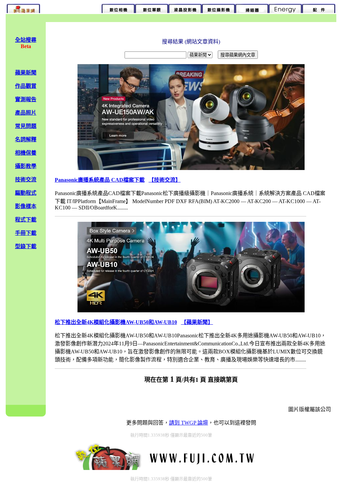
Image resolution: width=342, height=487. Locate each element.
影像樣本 (25, 206)
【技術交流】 (165, 180)
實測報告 (25, 99)
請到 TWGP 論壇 (188, 423)
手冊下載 (25, 233)
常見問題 (25, 126)
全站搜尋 (25, 40)
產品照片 (25, 113)
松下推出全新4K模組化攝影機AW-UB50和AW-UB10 (116, 322)
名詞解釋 (25, 139)
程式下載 (25, 219)
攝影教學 (25, 166)
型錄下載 (25, 246)
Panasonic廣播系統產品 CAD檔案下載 (100, 180)
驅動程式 (25, 193)
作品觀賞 (25, 86)
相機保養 (25, 153)
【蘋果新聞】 (197, 322)
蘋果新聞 (25, 72)
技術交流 (25, 179)
